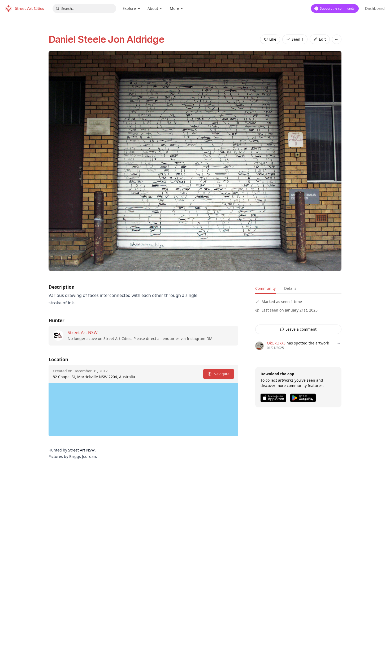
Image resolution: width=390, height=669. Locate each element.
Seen (298, 39)
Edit (322, 39)
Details (290, 288)
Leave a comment (301, 329)
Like (272, 39)
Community (265, 288)
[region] (143, 409)
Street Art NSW (83, 332)
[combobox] (84, 8)
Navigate (221, 373)
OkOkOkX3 (276, 343)
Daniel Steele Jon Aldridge (106, 39)
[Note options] (338, 343)
